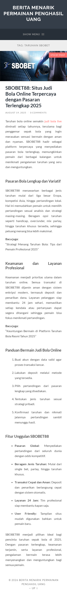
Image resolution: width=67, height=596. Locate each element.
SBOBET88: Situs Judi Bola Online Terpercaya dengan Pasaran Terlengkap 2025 (30, 96)
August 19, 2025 (15, 112)
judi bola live (53, 121)
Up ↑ (35, 588)
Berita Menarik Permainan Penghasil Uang (33, 13)
